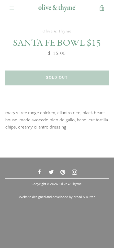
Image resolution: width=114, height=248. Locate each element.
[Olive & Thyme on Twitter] (51, 171)
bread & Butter (84, 197)
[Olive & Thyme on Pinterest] (62, 171)
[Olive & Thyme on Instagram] (74, 171)
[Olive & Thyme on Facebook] (39, 171)
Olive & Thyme (70, 184)
